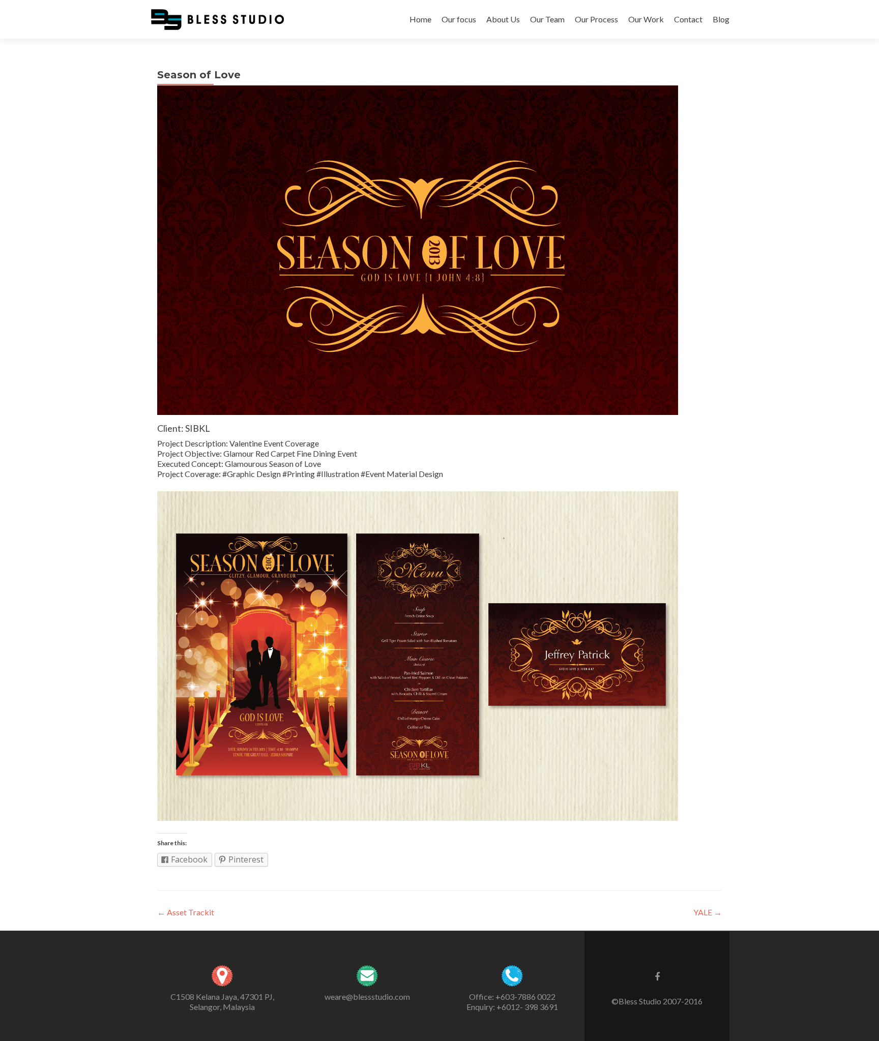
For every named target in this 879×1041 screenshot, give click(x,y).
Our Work (646, 19)
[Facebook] (657, 975)
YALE (707, 912)
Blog (721, 19)
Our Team (547, 19)
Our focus (459, 19)
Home (420, 19)
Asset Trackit (185, 912)
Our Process (596, 19)
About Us (503, 19)
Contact (688, 19)
